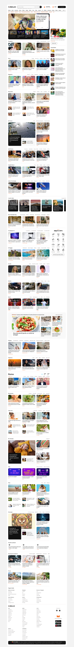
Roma (11, 374)
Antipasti (30, 393)
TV (42, 10)
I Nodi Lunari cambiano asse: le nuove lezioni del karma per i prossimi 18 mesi (42, 523)
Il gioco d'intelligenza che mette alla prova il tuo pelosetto (31, 505)
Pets (9, 482)
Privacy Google (30, 8)
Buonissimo (10, 393)
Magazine (10, 74)
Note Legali (18, 643)
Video (36, 10)
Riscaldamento (15, 340)
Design (27, 214)
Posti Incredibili (10, 260)
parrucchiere (10, 598)
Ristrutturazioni (37, 214)
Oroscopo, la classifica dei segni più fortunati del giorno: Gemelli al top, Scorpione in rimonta (14, 531)
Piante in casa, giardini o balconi (57, 38)
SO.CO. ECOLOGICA (10, 583)
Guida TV (28, 74)
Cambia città (10, 376)
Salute (56, 10)
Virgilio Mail (9, 609)
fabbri (9, 595)
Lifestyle (41, 58)
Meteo (23, 10)
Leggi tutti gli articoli (58, 314)
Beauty (34, 91)
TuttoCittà (38, 626)
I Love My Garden (40, 230)
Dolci (44, 393)
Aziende (36, 376)
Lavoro (38, 161)
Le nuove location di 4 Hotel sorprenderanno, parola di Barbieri (42, 387)
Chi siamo (14, 643)
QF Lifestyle (10, 438)
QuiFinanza (10, 149)
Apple (23, 194)
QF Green (10, 120)
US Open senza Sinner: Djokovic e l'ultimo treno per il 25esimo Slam (43, 308)
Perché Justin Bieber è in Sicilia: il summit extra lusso (17, 114)
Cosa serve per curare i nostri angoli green (58, 39)
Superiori (48, 263)
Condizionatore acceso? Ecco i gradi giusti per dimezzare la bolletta (14, 351)
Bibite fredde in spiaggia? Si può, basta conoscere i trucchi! (46, 334)
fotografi (38, 602)
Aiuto (9, 621)
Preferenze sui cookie (29, 643)
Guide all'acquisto (43, 41)
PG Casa (38, 622)
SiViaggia (10, 247)
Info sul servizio (20, 8)
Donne (20, 10)
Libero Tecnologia (12, 181)
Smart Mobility (39, 617)
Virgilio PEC (9, 612)
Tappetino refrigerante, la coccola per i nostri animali (17, 505)
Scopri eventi (24, 631)
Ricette (45, 10)
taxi (37, 591)
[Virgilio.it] (12, 7)
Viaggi (27, 10)
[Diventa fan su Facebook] (57, 611)
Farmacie (31, 376)
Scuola (53, 10)
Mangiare (24, 590)
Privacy (21, 643)
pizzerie (23, 595)
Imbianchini (21, 340)
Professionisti (39, 597)
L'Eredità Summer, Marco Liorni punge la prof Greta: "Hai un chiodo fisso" (14, 85)
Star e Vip (36, 58)
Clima (34, 120)
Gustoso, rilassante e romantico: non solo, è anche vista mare (45, 324)
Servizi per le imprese (13, 553)
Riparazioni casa (32, 340)
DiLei (9, 58)
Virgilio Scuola (39, 612)
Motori (30, 10)
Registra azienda (39, 621)
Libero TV (23, 625)
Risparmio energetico (39, 340)
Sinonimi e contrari (35, 263)
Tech (33, 10)
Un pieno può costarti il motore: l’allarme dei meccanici (59, 64)
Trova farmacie (24, 632)
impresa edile (10, 592)
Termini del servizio (24, 8)
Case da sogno (22, 214)
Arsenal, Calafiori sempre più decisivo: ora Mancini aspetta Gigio (14, 308)
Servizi (23, 597)
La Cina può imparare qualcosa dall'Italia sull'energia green (14, 138)
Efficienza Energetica (39, 120)
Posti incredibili (43, 247)
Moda (45, 58)
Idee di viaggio (30, 247)
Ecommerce (45, 553)
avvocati (38, 598)
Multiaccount (10, 617)
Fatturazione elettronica (11, 631)
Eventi (28, 376)
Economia (16, 10)
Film (45, 74)
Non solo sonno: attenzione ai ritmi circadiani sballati (16, 431)
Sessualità (47, 410)
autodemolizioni (39, 592)
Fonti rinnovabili (46, 120)
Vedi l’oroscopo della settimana (58, 254)
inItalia (60, 10)
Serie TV (48, 74)
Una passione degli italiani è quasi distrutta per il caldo (30, 459)
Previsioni (47, 376)
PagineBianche (39, 625)
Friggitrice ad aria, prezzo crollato (43, 51)
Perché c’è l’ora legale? (12, 476)
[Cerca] (41, 7)
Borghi (48, 247)
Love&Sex (45, 91)
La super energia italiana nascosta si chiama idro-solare (30, 142)
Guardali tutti (64, 198)
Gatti (45, 482)
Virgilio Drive (10, 613)
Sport (12, 10)
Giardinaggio (43, 214)
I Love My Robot (46, 230)
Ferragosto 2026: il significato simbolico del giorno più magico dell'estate (43, 536)
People (33, 58)
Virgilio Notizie (24, 609)
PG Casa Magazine (39, 624)
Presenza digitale (32, 553)
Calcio (37, 22)
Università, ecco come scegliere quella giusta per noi (16, 108)
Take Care (10, 410)
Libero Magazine (24, 624)
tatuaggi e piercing (11, 602)
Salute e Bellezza (11, 597)
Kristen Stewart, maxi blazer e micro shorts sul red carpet (31, 114)
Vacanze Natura (39, 260)
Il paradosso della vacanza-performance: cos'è (30, 431)
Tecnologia (38, 52)
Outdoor (48, 214)
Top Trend (9, 53)
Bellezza (48, 58)
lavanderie (24, 598)
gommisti (38, 594)
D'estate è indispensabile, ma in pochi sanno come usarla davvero (57, 324)
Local (9, 388)
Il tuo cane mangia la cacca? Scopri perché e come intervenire (17, 499)
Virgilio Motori (11, 165)
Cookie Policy (24, 643)
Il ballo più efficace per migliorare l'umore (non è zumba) (17, 425)
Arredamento (32, 214)
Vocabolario (24, 635)
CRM (48, 553)
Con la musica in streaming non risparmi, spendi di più (13, 457)
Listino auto (38, 616)
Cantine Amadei (24, 584)
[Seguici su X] (60, 611)
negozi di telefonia (25, 601)
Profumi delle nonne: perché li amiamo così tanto (30, 108)
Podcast (48, 482)
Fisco (23, 161)
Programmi (36, 74)
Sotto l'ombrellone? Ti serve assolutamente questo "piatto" (56, 334)
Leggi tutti (47, 438)
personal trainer (39, 601)
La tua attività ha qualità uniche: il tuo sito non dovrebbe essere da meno (43, 565)
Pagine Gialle (11, 588)
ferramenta (9, 591)
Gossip (39, 10)
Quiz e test (47, 357)
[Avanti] (65, 205)
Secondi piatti (39, 393)
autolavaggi (38, 595)
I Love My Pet (33, 230)
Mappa (44, 376)
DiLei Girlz (10, 91)
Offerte (38, 41)
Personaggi (41, 74)
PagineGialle (38, 620)
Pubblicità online (39, 553)
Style (41, 91)
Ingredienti (47, 393)
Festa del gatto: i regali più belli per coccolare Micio (30, 499)
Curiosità (9, 177)
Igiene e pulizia (47, 340)
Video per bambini (39, 466)
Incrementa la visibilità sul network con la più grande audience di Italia (27, 565)
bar (22, 592)
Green (10, 141)
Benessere (35, 410)
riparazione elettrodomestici (12, 594)
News (32, 74)
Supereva (10, 357)
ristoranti (23, 594)
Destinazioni (25, 247)
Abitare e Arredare (11, 590)
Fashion (38, 91)
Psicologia (40, 410)
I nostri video (11, 198)
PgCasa (10, 340)
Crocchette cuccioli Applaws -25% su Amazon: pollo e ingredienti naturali (42, 241)
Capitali (39, 247)
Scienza (38, 193)
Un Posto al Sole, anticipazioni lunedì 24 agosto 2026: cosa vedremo (42, 85)
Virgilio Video (24, 613)
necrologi (23, 602)
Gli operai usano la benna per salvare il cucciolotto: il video (13, 207)
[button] (47, 27)
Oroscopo (49, 10)
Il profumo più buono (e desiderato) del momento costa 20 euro (28, 52)
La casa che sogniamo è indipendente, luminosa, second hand (28, 102)
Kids (9, 466)
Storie (37, 357)
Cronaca (9, 293)
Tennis (38, 310)
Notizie (9, 10)
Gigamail (9, 616)
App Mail (9, 620)
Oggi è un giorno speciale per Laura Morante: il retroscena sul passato (43, 275)
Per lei (48, 41)
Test (48, 91)
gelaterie (23, 591)
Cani (42, 482)
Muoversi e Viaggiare (40, 590)
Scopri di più (54, 43)
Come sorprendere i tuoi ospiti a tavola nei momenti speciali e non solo (43, 582)
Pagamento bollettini (11, 632)
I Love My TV (28, 230)
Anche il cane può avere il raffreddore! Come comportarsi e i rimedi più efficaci (43, 494)
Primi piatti (34, 393)
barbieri (9, 601)
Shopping (38, 609)
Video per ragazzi (46, 466)
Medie (44, 263)
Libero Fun (9, 635)
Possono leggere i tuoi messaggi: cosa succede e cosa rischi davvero (28, 192)
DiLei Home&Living (12, 214)
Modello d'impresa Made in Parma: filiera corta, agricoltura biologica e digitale (28, 582)
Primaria (40, 263)
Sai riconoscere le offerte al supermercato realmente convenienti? (42, 404)
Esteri (23, 293)
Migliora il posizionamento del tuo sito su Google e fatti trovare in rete (14, 565)
